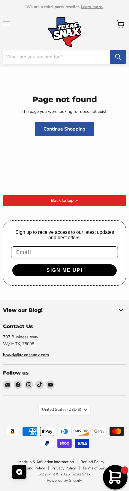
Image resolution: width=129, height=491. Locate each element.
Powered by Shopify (64, 480)
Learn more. (92, 7)
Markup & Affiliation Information (46, 462)
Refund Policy (92, 462)
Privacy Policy (64, 468)
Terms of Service (96, 468)
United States (61, 409)
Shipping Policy (31, 468)
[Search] (118, 57)
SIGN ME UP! (64, 270)
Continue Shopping (65, 129)
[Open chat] (19, 472)
